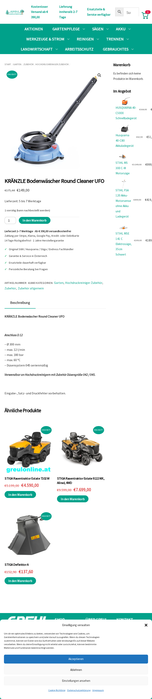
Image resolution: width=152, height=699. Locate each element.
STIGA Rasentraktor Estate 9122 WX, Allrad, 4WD (80, 480)
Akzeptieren (76, 659)
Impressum (98, 690)
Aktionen (34, 28)
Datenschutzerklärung (78, 690)
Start (8, 64)
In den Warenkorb (35, 220)
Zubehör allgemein (31, 288)
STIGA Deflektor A (16, 565)
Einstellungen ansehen (76, 681)
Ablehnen (76, 670)
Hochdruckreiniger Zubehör (51, 64)
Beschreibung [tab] (20, 302)
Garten (17, 64)
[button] (146, 625)
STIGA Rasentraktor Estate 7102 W (27, 478)
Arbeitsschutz (79, 49)
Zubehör (28, 64)
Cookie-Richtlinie (56, 690)
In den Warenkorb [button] (20, 495)
